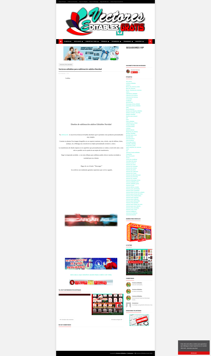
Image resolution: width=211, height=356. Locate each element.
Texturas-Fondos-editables (133, 152)
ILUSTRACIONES (130, 126)
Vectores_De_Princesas (132, 176)
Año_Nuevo (129, 81)
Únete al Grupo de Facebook (117, 1)
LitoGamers (130, 353)
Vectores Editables (137, 282)
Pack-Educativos (130, 138)
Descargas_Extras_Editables (133, 105)
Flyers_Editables (130, 121)
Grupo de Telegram (83, 1)
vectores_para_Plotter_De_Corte (134, 204)
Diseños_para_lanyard (131, 116)
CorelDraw (128, 100)
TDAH (127, 149)
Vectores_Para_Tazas (131, 209)
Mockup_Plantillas (130, 133)
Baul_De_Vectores (130, 88)
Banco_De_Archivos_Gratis (133, 86)
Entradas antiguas (116, 319)
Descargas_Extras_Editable (133, 104)
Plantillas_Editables (131, 144)
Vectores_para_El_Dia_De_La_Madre (135, 192)
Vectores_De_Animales (132, 166)
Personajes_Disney (131, 142)
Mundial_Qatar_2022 (131, 135)
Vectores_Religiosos (131, 211)
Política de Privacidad (72, 1)
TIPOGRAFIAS (115, 41)
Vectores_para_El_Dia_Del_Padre (134, 194)
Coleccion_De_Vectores (132, 97)
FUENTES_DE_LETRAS (131, 123)
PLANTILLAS (67, 41)
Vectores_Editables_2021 (132, 182)
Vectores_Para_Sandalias (132, 208)
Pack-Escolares (130, 140)
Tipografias (129, 154)
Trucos (127, 157)
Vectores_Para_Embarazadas (133, 195)
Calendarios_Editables (131, 93)
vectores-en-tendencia (131, 213)
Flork (127, 119)
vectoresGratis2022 (131, 214)
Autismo (128, 85)
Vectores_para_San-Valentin (133, 206)
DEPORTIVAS (129, 102)
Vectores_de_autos (131, 169)
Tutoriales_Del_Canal (131, 161)
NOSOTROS (138, 41)
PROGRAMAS (127, 41)
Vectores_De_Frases (131, 173)
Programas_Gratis (130, 145)
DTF (127, 118)
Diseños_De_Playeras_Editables (134, 111)
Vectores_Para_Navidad (66, 64)
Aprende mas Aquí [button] (192, 348)
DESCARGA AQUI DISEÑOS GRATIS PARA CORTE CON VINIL (91, 275)
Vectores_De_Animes (131, 168)
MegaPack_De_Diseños (132, 131)
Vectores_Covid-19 (131, 163)
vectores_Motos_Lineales (132, 187)
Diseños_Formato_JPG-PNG (133, 112)
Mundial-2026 (129, 137)
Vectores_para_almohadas (133, 188)
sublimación (64, 135)
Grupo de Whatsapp (93, 1)
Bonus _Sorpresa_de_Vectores (133, 90)
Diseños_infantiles (130, 114)
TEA (127, 150)
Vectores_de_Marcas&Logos (133, 175)
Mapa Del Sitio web (104, 1)
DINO (127, 107)
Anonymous (135, 303)
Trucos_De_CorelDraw (131, 159)
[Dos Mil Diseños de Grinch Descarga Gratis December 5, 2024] (74, 295)
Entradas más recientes (67, 319)
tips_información (130, 156)
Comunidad (129, 99)
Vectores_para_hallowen (132, 199)
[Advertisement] (91, 202)
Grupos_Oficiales (130, 124)
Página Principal (62, 1)
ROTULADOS (77, 41)
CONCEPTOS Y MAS (91, 41)
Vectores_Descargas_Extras (133, 180)
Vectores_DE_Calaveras (132, 171)
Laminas (128, 128)
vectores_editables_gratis (132, 183)
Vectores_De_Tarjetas (131, 178)
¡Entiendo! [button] (194, 353)
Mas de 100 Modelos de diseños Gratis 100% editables (138, 268)
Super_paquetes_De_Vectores (133, 147)
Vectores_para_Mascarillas (133, 201)
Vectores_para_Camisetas (132, 190)
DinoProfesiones (130, 109)
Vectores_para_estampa (132, 197)
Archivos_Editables (131, 83)
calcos (127, 92)
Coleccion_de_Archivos (132, 95)
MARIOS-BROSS (130, 130)
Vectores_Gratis (130, 185)
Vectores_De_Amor (131, 164)
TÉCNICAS (104, 41)
